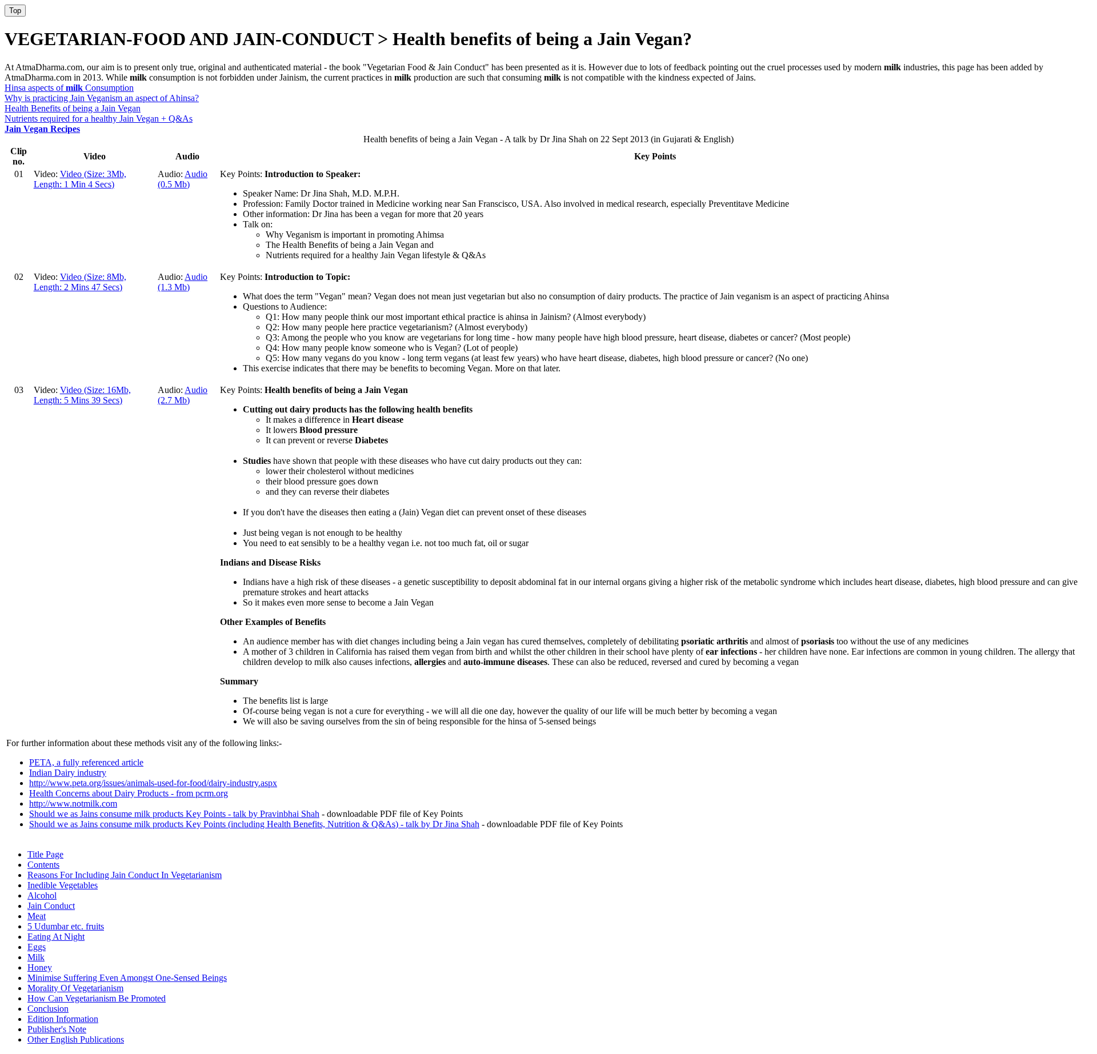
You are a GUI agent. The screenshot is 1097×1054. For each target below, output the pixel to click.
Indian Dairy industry (67, 773)
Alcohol (42, 895)
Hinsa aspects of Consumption (69, 88)
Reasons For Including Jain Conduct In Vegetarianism (124, 875)
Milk (36, 957)
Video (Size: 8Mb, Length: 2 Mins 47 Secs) (80, 282)
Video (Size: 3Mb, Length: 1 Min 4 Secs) (80, 179)
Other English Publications (75, 1039)
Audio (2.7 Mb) (182, 395)
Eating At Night (56, 936)
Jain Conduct (51, 906)
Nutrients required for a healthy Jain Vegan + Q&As (99, 118)
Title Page (45, 854)
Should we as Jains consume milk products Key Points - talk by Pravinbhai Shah (174, 814)
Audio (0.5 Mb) (182, 179)
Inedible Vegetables (62, 885)
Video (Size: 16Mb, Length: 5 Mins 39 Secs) (82, 395)
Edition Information (62, 1019)
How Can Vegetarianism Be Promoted (96, 998)
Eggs (36, 947)
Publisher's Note (56, 1029)
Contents (43, 864)
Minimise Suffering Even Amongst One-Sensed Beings (127, 978)
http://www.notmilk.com (73, 803)
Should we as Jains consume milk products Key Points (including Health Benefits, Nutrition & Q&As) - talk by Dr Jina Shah (254, 824)
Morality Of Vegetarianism (75, 988)
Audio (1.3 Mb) (182, 282)
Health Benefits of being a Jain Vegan (73, 108)
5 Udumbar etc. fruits (65, 926)
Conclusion (48, 1008)
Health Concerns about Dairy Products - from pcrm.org (128, 793)
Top (15, 10)
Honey (39, 967)
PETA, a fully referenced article (86, 762)
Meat (36, 916)
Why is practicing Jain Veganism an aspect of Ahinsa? (102, 98)
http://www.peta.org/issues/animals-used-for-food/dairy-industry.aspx (153, 783)
